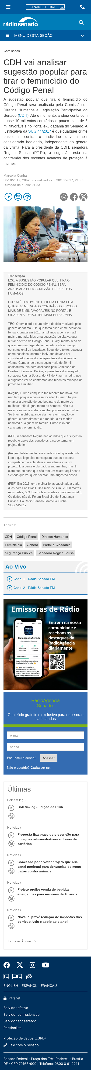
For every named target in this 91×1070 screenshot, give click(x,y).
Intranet (13, 998)
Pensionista (12, 1028)
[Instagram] (32, 965)
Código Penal (27, 536)
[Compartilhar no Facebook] (73, 196)
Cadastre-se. (41, 767)
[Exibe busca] (81, 22)
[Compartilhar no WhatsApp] (63, 196)
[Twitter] (19, 965)
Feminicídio (13, 545)
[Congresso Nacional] (17, 976)
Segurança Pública (19, 553)
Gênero (32, 545)
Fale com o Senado (23, 1045)
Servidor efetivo (16, 1008)
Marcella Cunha (15, 175)
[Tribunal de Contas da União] (28, 976)
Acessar (49, 758)
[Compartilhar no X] (83, 197)
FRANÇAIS (49, 986)
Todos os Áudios (19, 941)
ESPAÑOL (29, 986)
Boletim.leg (15, 800)
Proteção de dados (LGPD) (25, 1038)
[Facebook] (8, 965)
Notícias (13, 827)
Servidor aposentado (20, 1021)
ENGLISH (11, 986)
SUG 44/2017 (39, 131)
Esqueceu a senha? (21, 758)
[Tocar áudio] (8, 196)
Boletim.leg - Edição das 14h (40, 807)
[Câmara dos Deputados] (7, 976)
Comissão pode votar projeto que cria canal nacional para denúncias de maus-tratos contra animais (50, 866)
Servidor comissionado (22, 1014)
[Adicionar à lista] (18, 196)
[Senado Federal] (45, 7)
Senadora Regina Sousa (56, 553)
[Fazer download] (27, 196)
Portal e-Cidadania (56, 545)
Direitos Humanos (55, 536)
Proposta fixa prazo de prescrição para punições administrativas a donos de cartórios (48, 839)
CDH (23, 115)
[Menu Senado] (8, 7)
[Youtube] (44, 965)
